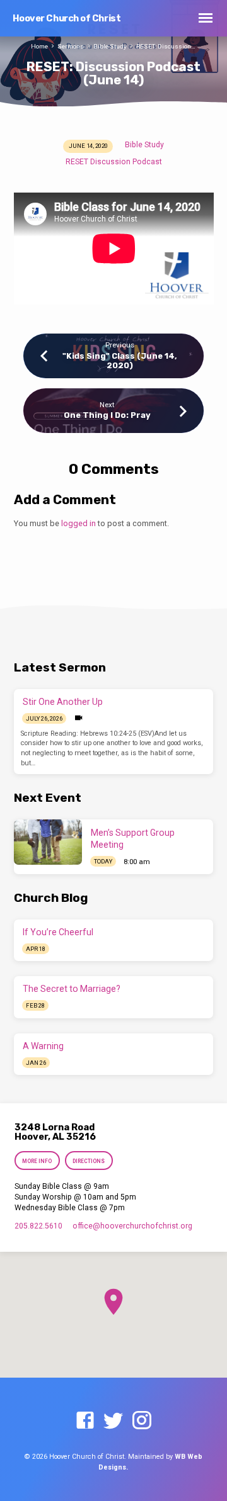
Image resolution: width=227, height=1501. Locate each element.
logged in (78, 523)
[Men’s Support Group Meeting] (48, 842)
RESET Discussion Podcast (114, 161)
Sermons (70, 46)
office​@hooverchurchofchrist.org (132, 1226)
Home (39, 46)
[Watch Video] (78, 718)
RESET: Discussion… (165, 46)
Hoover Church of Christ (67, 18)
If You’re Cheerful (58, 932)
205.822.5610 (38, 1226)
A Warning (43, 1046)
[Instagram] (142, 1421)
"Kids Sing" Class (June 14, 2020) (119, 360)
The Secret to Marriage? (71, 989)
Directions (89, 1161)
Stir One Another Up (63, 702)
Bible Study (110, 46)
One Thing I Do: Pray (107, 415)
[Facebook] (85, 1421)
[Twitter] (113, 1421)
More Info (37, 1161)
